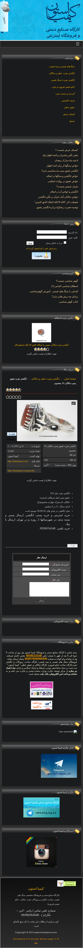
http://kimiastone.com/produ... (22, 470)
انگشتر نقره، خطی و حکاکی (62, 73)
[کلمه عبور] (52, 237)
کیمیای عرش (69, 114)
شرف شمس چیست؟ (67, 186)
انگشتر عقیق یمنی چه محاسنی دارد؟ (60, 170)
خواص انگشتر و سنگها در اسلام (62, 176)
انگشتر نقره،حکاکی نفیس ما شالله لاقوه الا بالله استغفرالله (42, 345)
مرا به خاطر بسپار (54, 243)
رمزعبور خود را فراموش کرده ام (41, 248)
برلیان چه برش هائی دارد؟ (65, 296)
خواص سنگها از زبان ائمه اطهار (62, 165)
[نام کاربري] (52, 232)
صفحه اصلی (70, 378)
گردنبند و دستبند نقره (65, 93)
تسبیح (72, 121)
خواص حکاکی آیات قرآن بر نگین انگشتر (58, 196)
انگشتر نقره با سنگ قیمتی (63, 80)
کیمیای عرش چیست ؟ (66, 150)
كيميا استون (36, 888)
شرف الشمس (68, 100)
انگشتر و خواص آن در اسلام (64, 191)
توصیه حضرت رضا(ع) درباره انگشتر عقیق (57, 207)
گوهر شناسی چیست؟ (67, 281)
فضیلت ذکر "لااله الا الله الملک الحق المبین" (56, 202)
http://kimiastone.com (18, 461)
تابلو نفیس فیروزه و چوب (63, 87)
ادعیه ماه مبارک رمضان (66, 160)
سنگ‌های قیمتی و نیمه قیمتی (62, 66)
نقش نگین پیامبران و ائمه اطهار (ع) (60, 155)
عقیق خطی (69, 107)
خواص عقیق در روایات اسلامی (63, 181)
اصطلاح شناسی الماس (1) (64, 286)
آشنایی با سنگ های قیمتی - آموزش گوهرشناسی (54, 291)
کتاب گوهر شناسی (68, 301)
